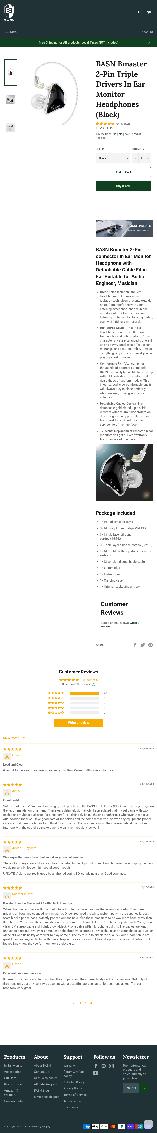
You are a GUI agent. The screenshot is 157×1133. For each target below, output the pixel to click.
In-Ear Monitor (14, 1065)
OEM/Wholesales (46, 1078)
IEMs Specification (46, 1097)
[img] (12, 749)
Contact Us (41, 1072)
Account (147, 32)
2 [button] (73, 1003)
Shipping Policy (74, 1082)
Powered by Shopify (39, 1126)
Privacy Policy (73, 1088)
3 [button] (80, 1003)
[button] (105, 124)
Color (100, 149)
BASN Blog (41, 1090)
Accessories (12, 1072)
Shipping (118, 134)
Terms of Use (73, 1101)
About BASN (42, 1065)
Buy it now (123, 186)
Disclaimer (71, 1107)
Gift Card (10, 1078)
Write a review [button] (78, 723)
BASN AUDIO (20, 1126)
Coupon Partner (14, 1101)
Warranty (70, 1065)
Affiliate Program (45, 1084)
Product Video (14, 1084)
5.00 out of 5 (89, 680)
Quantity (138, 149)
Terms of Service (75, 1095)
